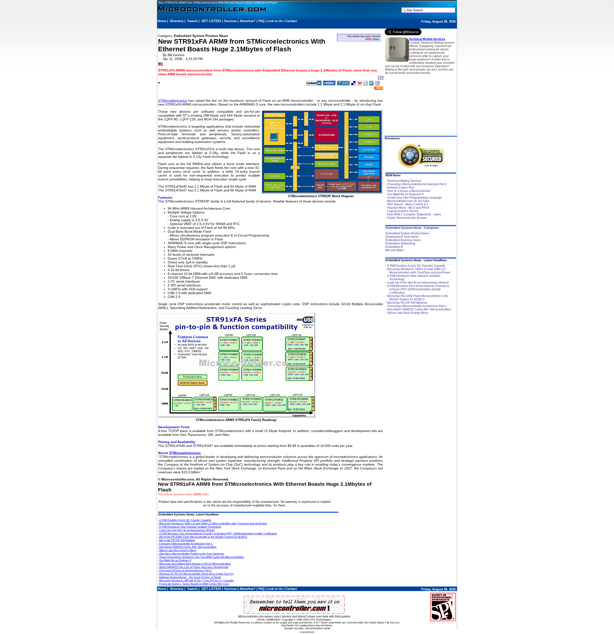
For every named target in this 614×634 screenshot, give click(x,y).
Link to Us (275, 21)
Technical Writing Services (427, 39)
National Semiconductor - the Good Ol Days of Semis (189, 577)
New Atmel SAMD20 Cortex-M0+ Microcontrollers (187, 546)
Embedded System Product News (407, 233)
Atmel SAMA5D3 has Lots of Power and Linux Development (193, 567)
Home (162, 21)
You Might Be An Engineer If (405, 194)
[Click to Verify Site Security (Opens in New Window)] (421, 156)
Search (192, 21)
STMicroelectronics (172, 100)
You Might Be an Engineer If (174, 560)
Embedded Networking (400, 243)
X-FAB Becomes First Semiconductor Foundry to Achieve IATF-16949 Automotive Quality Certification (217, 533)
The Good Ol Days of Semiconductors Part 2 (185, 570)
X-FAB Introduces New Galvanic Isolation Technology (189, 526)
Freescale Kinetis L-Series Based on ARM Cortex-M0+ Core (193, 583)
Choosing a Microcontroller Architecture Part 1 (417, 184)
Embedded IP (394, 247)
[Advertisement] (245, 25)
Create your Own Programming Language (414, 197)
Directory (176, 21)
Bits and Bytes (394, 250)
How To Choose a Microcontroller (409, 191)
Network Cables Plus (400, 187)
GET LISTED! (211, 21)
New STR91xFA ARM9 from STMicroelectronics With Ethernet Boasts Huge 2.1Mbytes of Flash (217, 2)
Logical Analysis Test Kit (402, 211)
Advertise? (247, 21)
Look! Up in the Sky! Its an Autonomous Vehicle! (186, 530)
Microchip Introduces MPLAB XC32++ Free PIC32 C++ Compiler (196, 580)
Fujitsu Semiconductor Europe (406, 217)
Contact (291, 21)
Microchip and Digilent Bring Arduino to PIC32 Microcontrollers (194, 563)
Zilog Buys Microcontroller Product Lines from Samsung (191, 553)
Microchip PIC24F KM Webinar (176, 540)
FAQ (261, 21)
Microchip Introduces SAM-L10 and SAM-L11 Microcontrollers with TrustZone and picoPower (212, 523)
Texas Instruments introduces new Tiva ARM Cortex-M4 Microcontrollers (201, 557)
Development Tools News (402, 236)
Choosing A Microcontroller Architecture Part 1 (185, 543)
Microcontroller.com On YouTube (408, 201)
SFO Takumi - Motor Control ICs (407, 204)
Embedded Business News (403, 240)
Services (230, 21)
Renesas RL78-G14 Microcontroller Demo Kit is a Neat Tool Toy (196, 573)
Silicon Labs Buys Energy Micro (177, 550)
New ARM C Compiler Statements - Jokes (414, 214)
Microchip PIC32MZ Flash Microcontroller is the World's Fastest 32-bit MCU (202, 536)
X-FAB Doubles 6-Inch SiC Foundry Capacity (185, 520)
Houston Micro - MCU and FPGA (408, 207)
